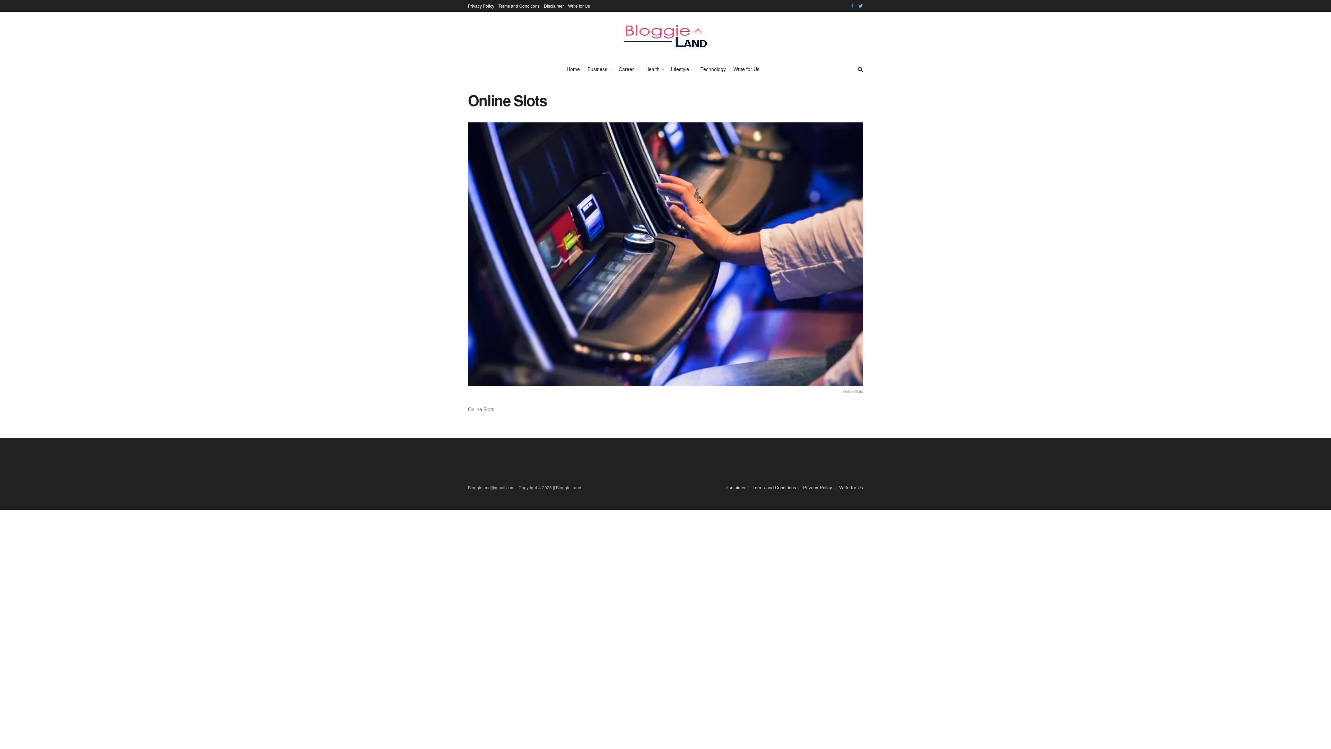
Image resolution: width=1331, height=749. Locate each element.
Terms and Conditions (519, 6)
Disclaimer (554, 6)
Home (573, 69)
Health (652, 69)
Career (626, 69)
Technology (713, 69)
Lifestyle (680, 69)
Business (597, 69)
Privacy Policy (481, 6)
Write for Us (579, 6)
